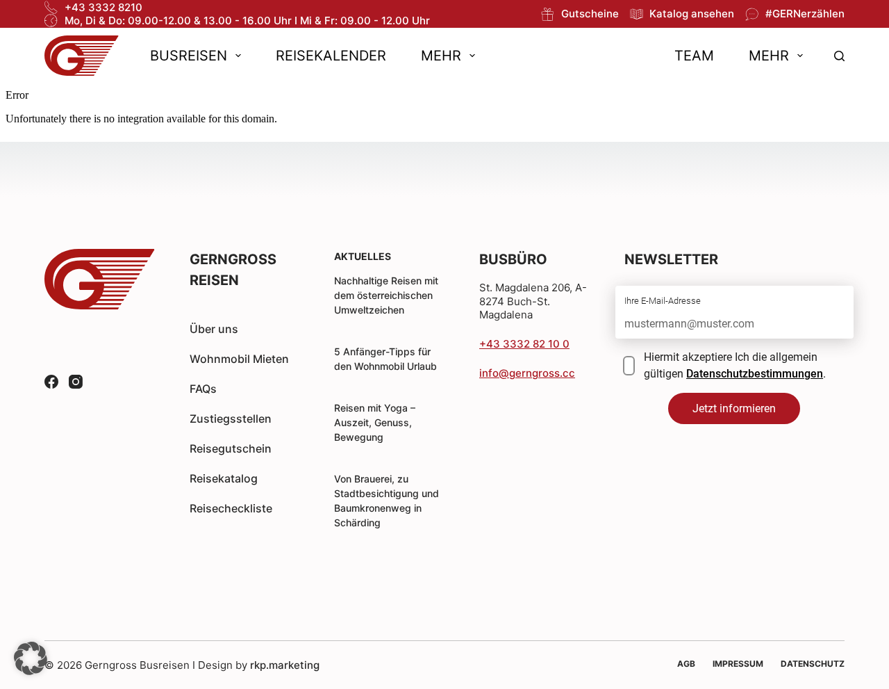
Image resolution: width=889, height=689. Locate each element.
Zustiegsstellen (231, 418)
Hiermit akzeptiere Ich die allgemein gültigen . (735, 365)
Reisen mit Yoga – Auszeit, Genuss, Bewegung (374, 422)
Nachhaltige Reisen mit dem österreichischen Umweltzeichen (386, 295)
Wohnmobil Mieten (239, 359)
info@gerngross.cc (527, 373)
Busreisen (188, 55)
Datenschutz (813, 663)
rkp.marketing (284, 665)
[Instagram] (76, 382)
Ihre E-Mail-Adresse (662, 300)
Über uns (214, 329)
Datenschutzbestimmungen (754, 373)
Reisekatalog (224, 478)
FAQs (203, 389)
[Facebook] (51, 382)
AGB (686, 663)
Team (694, 55)
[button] (30, 658)
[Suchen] (839, 56)
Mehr (441, 55)
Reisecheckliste (231, 508)
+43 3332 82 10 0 (524, 343)
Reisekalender (331, 55)
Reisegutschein (231, 448)
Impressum (738, 663)
